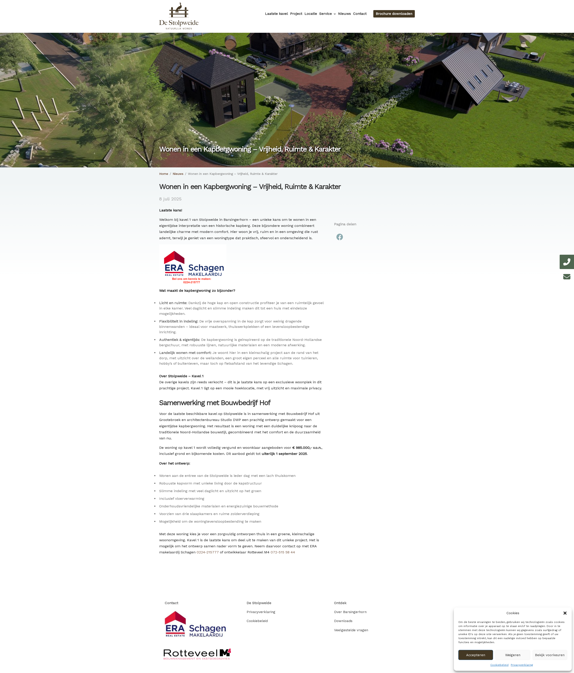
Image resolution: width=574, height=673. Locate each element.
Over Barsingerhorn (350, 612)
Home (163, 173)
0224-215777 (208, 552)
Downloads (343, 621)
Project (296, 13)
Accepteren (475, 655)
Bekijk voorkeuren (550, 655)
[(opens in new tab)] (197, 626)
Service (325, 13)
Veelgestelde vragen (351, 630)
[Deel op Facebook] (339, 237)
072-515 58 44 (283, 552)
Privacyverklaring (522, 664)
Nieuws (344, 13)
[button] (565, 613)
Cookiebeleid (499, 664)
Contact (360, 13)
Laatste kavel (276, 13)
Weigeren (512, 655)
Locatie (310, 13)
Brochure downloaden (394, 14)
